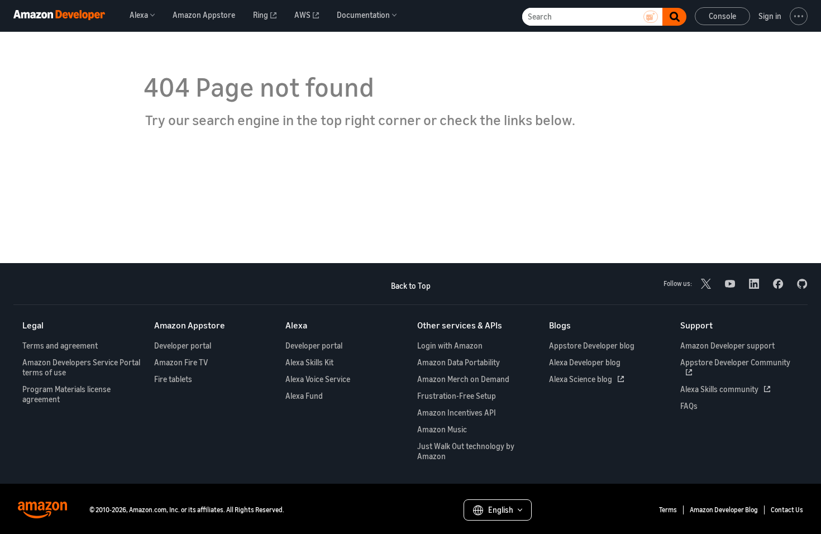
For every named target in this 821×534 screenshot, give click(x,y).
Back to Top (411, 285)
